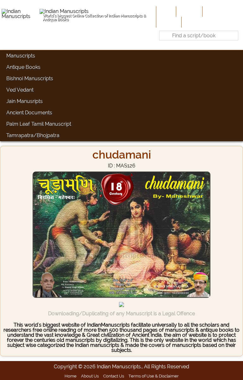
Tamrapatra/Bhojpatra (32, 135)
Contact (192, 21)
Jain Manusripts (24, 101)
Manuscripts (20, 56)
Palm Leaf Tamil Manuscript (38, 124)
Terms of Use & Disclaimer (153, 375)
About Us (188, 11)
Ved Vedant (20, 90)
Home (165, 11)
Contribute (216, 11)
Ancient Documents (29, 113)
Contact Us (113, 375)
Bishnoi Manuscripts (29, 78)
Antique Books (23, 67)
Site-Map (168, 21)
